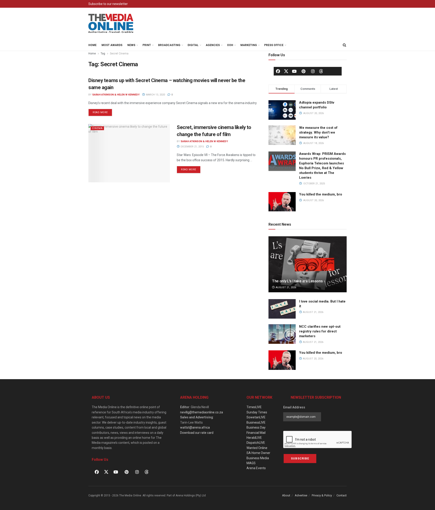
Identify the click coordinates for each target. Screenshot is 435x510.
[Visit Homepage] (111, 23)
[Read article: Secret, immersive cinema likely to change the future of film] (129, 153)
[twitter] (286, 71)
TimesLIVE (254, 407)
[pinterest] (303, 71)
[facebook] (278, 71)
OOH (230, 45)
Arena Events (256, 468)
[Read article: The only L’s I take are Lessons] (307, 264)
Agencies (213, 45)
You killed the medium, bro (320, 194)
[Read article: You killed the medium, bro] (282, 360)
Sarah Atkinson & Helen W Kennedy (116, 94)
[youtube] (294, 71)
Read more (102, 111)
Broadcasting (169, 45)
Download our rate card (196, 432)
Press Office (273, 45)
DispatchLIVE (255, 442)
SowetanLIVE (256, 417)
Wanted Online (256, 448)
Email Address (294, 407)
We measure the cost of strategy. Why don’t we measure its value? (318, 132)
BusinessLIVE (256, 422)
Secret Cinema (119, 53)
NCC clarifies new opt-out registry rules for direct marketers (320, 331)
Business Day (256, 427)
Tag (103, 53)
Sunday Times (256, 412)
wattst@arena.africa (195, 427)
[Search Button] (344, 45)
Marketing (248, 45)
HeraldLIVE (254, 437)
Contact (341, 495)
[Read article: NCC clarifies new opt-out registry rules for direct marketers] (282, 334)
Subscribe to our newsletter (108, 4)
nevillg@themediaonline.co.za (201, 412)
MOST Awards (112, 45)
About (286, 495)
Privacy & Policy (322, 495)
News (131, 45)
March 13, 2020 (155, 94)
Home (92, 45)
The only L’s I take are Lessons (297, 281)
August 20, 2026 (312, 358)
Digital (193, 45)
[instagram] (313, 71)
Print (147, 45)
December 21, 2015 (192, 146)
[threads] (321, 71)
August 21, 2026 (285, 287)
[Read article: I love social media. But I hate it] (282, 309)
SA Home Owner (258, 453)
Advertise (301, 495)
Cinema (97, 128)
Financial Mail (256, 432)
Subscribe (300, 458)
